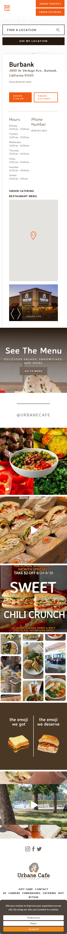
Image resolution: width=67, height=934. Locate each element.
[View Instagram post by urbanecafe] (64, 491)
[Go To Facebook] (33, 848)
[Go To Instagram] (27, 848)
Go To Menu (33, 371)
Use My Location (33, 41)
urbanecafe (33, 431)
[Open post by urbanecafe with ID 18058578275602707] (33, 805)
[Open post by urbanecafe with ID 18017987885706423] (33, 667)
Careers (14, 893)
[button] (33, 235)
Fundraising (31, 893)
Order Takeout (50, 3)
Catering (49, 893)
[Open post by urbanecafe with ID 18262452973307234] (33, 598)
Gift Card (26, 889)
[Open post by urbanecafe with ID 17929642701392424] (33, 736)
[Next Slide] (19, 314)
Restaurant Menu (23, 196)
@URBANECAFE (33, 415)
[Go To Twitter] (39, 848)
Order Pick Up (18, 97)
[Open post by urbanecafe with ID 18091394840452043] (33, 530)
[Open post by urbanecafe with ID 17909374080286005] (33, 461)
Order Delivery (44, 97)
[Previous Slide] (12, 314)
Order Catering (50, 12)
